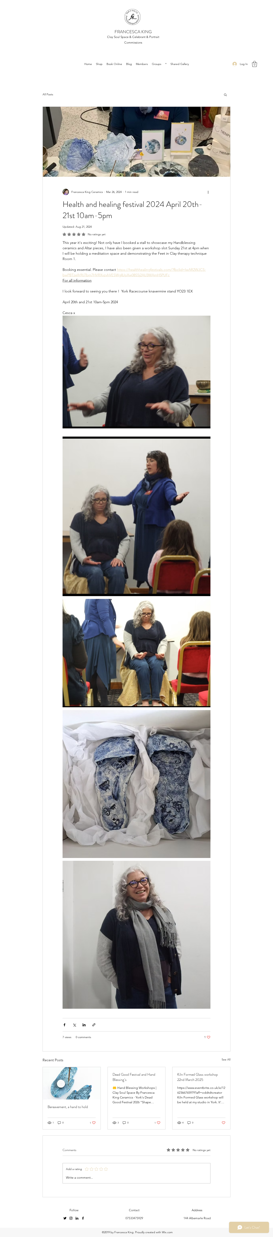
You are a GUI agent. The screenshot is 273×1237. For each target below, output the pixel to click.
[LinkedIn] (77, 1218)
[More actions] (208, 192)
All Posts (48, 94)
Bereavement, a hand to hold (68, 1106)
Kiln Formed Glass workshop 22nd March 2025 (197, 1077)
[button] (254, 64)
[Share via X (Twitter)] (74, 1025)
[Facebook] (83, 1218)
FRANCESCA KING (133, 32)
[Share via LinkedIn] (84, 1025)
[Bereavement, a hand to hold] (72, 1083)
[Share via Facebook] (64, 1025)
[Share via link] (94, 1025)
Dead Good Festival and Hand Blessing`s (134, 1077)
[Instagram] (71, 1218)
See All (226, 1059)
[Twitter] (65, 1218)
